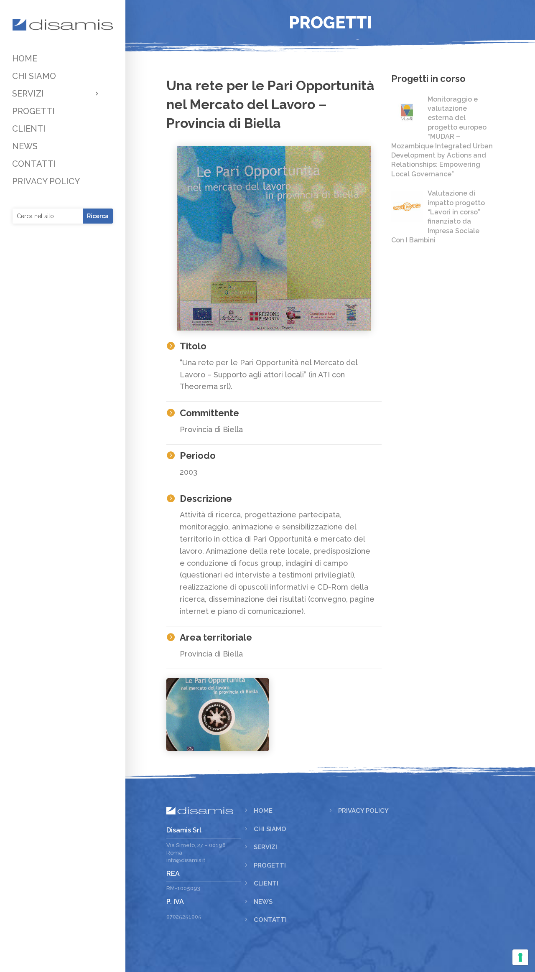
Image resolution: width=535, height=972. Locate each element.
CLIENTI (29, 130)
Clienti (266, 883)
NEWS (25, 147)
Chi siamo (270, 829)
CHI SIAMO (34, 77)
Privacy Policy (363, 810)
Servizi (265, 847)
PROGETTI (33, 112)
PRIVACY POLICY (46, 182)
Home (263, 810)
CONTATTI (34, 165)
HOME (24, 60)
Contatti (270, 920)
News (263, 902)
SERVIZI (28, 95)
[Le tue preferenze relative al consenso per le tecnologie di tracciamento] (520, 957)
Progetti (270, 865)
